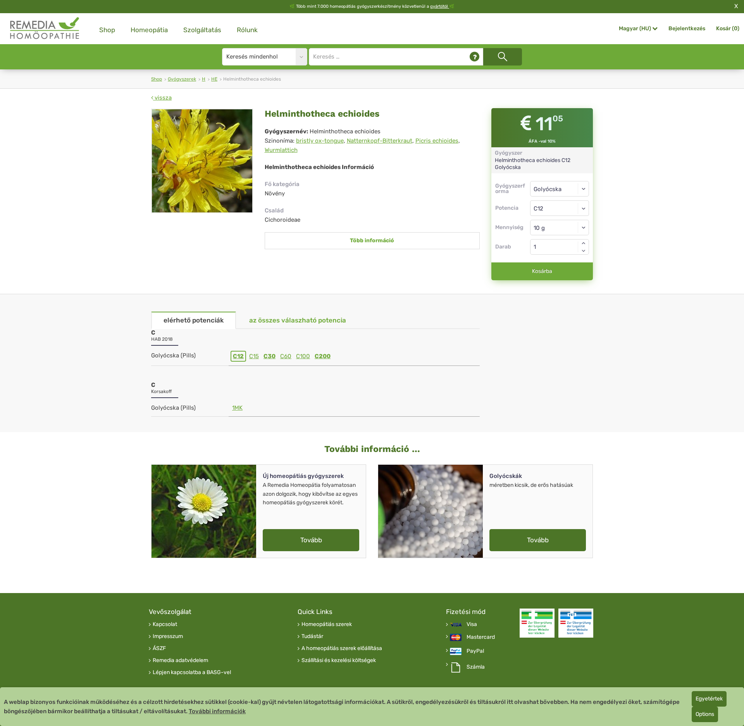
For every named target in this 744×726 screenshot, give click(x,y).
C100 (303, 356)
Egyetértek (709, 698)
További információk (217, 711)
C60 (285, 356)
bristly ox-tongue (320, 140)
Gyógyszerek (182, 79)
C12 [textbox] (538, 208)
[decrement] (583, 251)
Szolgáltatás (202, 30)
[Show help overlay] (474, 57)
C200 (323, 356)
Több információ (372, 240)
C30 (270, 356)
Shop (107, 30)
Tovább (311, 540)
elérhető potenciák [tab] (194, 320)
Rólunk (247, 30)
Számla (476, 667)
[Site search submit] (502, 57)
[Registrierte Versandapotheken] (537, 623)
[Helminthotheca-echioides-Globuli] (202, 160)
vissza (162, 97)
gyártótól (439, 6)
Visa (472, 624)
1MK (237, 407)
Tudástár (312, 636)
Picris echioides (436, 140)
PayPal (475, 651)
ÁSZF (159, 648)
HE (214, 79)
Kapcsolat (165, 624)
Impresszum (168, 636)
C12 (238, 356)
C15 (254, 356)
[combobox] (559, 208)
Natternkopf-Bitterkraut (379, 140)
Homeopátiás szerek (326, 624)
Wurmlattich (281, 150)
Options (705, 714)
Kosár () (727, 28)
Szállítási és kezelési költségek (338, 660)
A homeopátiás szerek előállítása (341, 648)
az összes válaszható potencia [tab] (297, 320)
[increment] (583, 243)
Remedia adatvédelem (180, 660)
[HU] (45, 28)
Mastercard (481, 637)
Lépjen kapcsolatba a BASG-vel (192, 672)
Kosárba (542, 271)
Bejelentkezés (686, 28)
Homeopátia (149, 30)
